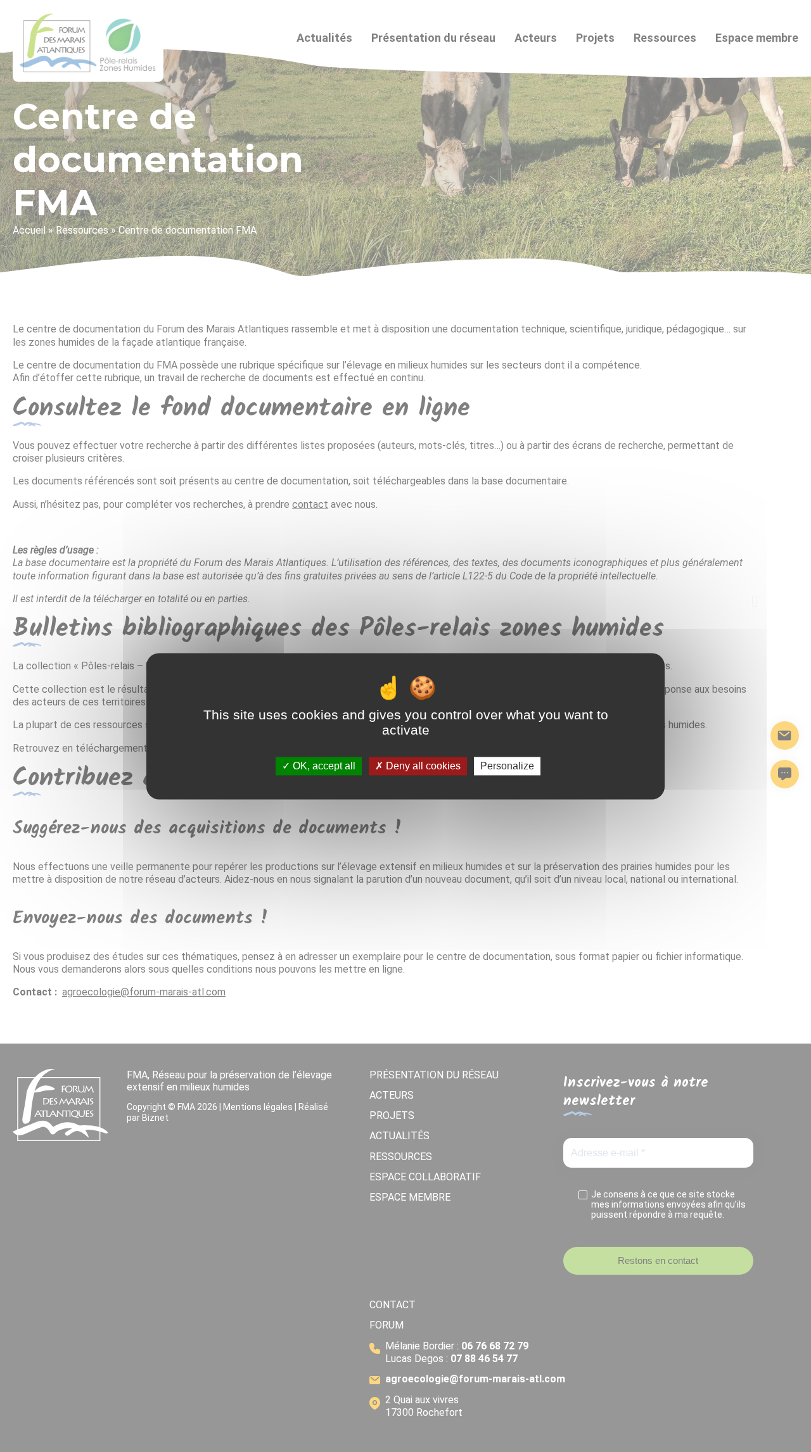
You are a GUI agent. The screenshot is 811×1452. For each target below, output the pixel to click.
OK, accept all (322, 766)
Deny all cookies (422, 766)
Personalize (507, 766)
